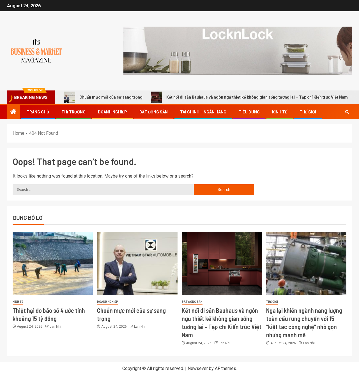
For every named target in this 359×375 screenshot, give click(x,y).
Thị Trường (73, 112)
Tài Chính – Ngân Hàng (203, 112)
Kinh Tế (279, 112)
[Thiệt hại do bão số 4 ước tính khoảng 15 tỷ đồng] (53, 263)
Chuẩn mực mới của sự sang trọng (97, 97)
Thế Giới (308, 112)
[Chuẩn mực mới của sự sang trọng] (137, 263)
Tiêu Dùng (249, 112)
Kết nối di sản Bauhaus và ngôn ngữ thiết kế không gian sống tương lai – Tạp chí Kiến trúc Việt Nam (244, 97)
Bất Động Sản (153, 112)
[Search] (347, 111)
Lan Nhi (55, 327)
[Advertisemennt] (237, 50)
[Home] (13, 112)
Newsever (198, 368)
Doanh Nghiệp (112, 112)
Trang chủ (38, 112)
